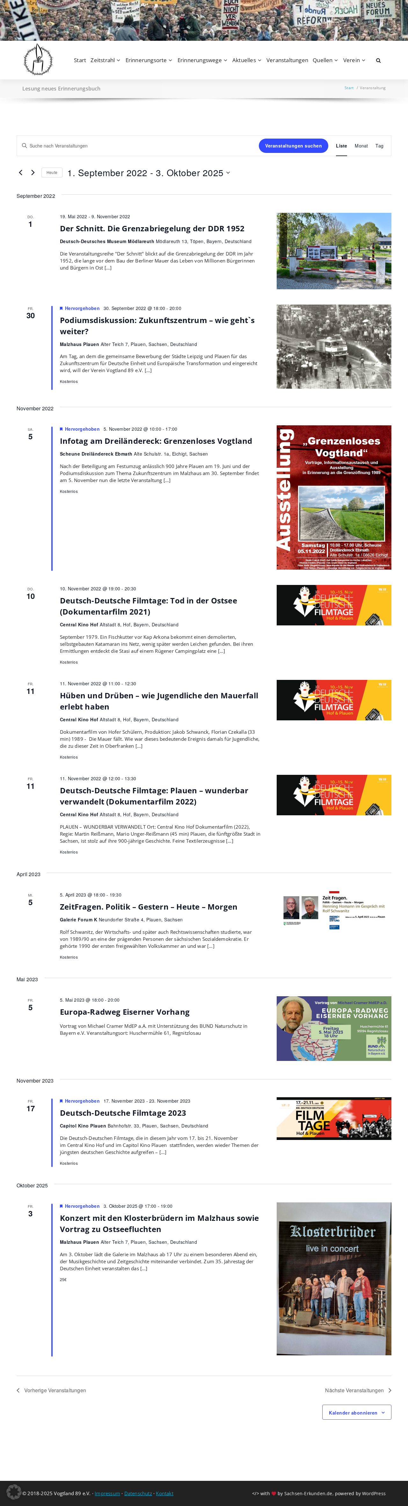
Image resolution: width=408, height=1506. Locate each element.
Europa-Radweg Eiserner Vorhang (125, 1011)
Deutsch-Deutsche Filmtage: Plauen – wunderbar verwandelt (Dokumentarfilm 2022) (154, 796)
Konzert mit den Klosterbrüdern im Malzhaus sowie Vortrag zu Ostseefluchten (159, 1223)
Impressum (107, 1493)
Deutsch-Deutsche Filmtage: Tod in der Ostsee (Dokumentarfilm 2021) (148, 606)
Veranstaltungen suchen (293, 145)
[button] (14, 1492)
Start (80, 60)
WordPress (374, 1493)
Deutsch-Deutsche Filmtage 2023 (123, 1112)
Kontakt (164, 1493)
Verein (351, 60)
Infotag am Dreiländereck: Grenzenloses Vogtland (156, 441)
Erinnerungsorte (146, 60)
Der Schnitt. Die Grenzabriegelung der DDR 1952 (152, 228)
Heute (52, 172)
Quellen (322, 60)
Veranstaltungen (287, 60)
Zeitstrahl (103, 60)
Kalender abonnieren (353, 1412)
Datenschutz (138, 1493)
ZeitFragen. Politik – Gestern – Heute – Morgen (148, 906)
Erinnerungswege (200, 60)
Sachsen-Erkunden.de (308, 1493)
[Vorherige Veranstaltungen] (20, 173)
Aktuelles (244, 60)
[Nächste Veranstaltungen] (33, 173)
